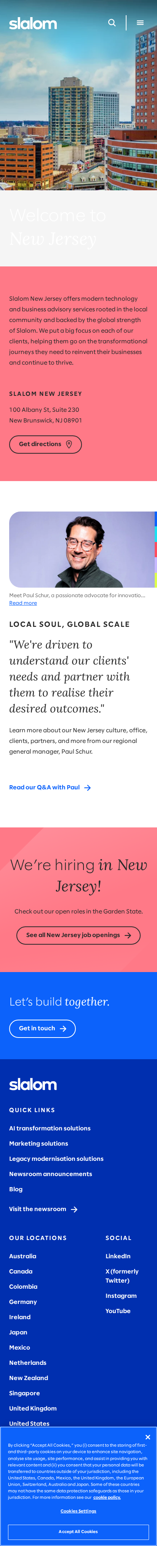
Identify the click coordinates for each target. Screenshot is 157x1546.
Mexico (19, 1348)
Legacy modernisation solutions (56, 1159)
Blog (15, 1189)
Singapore (24, 1393)
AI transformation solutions (50, 1129)
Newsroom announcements (50, 1174)
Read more (23, 603)
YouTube (118, 1311)
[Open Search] (112, 22)
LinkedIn (118, 1256)
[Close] (147, 1437)
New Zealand (28, 1378)
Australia (22, 1256)
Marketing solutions (38, 1144)
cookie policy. (107, 1498)
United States (29, 1424)
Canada (20, 1272)
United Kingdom (33, 1409)
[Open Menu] (140, 22)
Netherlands (27, 1363)
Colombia (23, 1287)
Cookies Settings (78, 1511)
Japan (18, 1333)
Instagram (121, 1296)
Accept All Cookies (78, 1532)
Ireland (19, 1317)
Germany (23, 1302)
